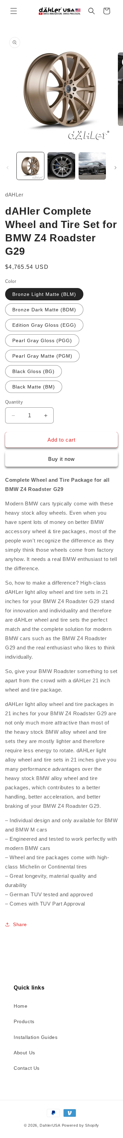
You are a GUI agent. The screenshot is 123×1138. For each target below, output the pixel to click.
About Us (24, 1052)
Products (24, 1021)
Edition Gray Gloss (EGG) (44, 325)
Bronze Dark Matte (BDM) (44, 309)
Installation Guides (35, 1037)
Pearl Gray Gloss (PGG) (42, 340)
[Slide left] (7, 167)
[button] (13, 11)
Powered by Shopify (80, 1125)
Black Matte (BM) (33, 387)
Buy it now (61, 459)
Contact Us (27, 1068)
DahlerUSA (50, 1125)
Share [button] (20, 924)
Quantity (14, 402)
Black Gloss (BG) (33, 371)
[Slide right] (115, 167)
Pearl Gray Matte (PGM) (42, 356)
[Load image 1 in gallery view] (30, 166)
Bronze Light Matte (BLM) (44, 294)
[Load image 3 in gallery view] (92, 166)
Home (20, 1006)
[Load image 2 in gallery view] (61, 166)
